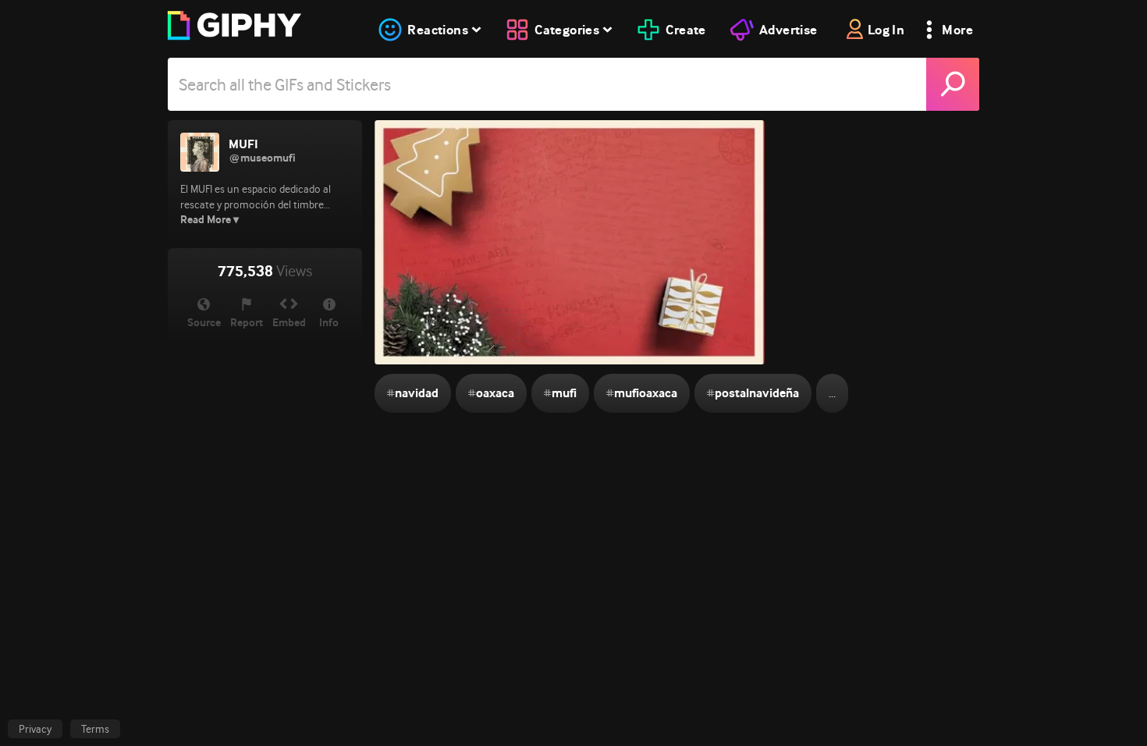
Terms (95, 729)
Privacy (35, 729)
